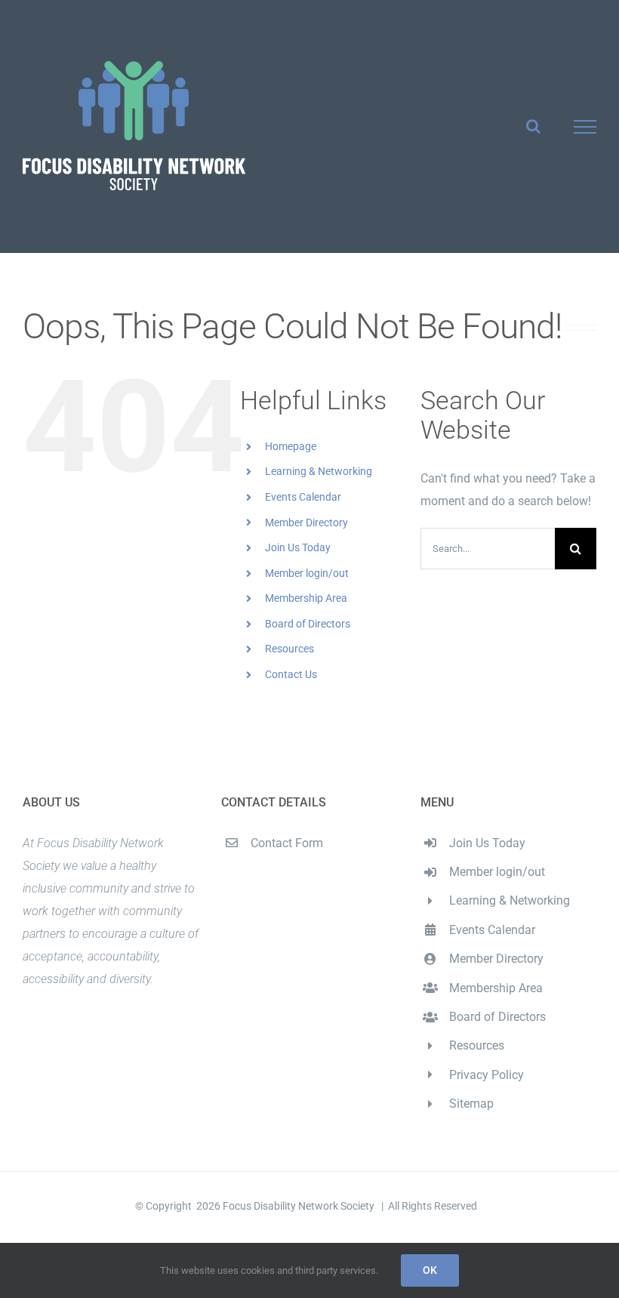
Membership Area (306, 598)
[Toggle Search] (533, 126)
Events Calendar (303, 497)
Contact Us (291, 674)
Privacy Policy (486, 1075)
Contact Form (287, 843)
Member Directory (306, 522)
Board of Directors (307, 624)
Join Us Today (298, 547)
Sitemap (471, 1103)
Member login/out (307, 573)
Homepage (290, 446)
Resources (289, 649)
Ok (430, 1270)
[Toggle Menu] (585, 127)
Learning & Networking (318, 471)
